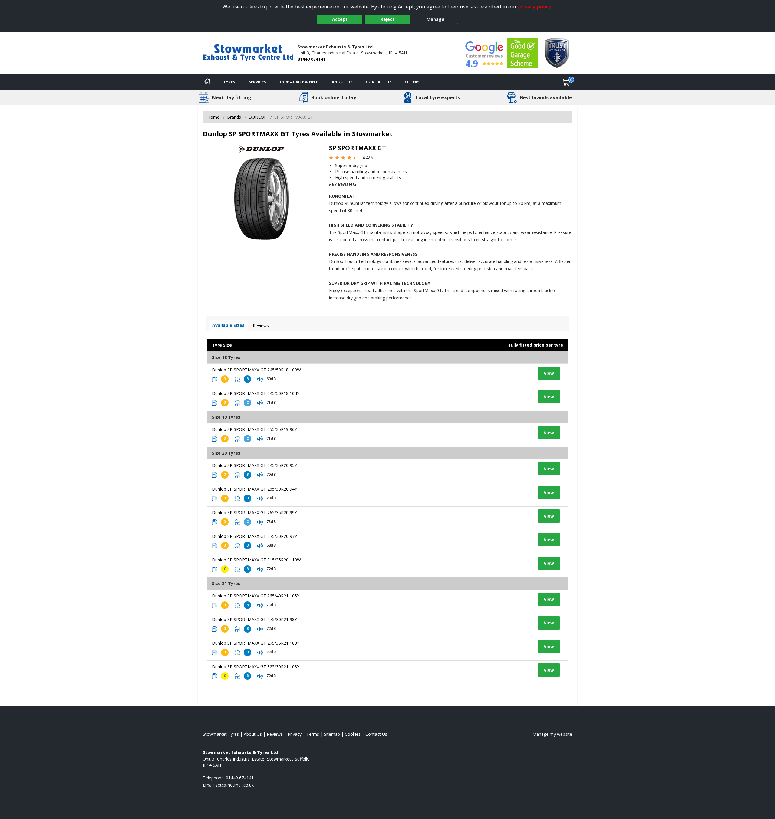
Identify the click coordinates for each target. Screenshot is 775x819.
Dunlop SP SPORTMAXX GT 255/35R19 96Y (254, 429)
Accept (340, 19)
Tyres (229, 81)
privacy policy (534, 6)
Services (257, 81)
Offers (412, 81)
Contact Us (379, 81)
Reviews (261, 325)
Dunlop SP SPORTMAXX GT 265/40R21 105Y (255, 596)
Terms (312, 734)
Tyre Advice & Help (298, 81)
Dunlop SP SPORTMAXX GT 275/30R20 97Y (254, 536)
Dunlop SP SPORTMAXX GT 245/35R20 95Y (254, 465)
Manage (435, 19)
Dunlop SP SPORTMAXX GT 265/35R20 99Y (254, 512)
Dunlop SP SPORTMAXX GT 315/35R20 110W (256, 560)
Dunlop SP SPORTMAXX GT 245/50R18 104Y (255, 393)
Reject (387, 19)
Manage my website (552, 734)
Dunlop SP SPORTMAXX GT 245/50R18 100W (256, 370)
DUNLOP (258, 117)
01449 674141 (311, 59)
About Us (342, 81)
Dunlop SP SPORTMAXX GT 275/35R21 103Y (255, 643)
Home (213, 117)
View (549, 373)
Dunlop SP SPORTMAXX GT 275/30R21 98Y (254, 619)
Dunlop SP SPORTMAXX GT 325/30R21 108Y (255, 666)
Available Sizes (228, 325)
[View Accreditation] (522, 52)
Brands (234, 117)
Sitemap (332, 734)
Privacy (295, 734)
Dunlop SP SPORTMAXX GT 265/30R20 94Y (254, 489)
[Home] (207, 82)
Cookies (353, 734)
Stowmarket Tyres (221, 734)
